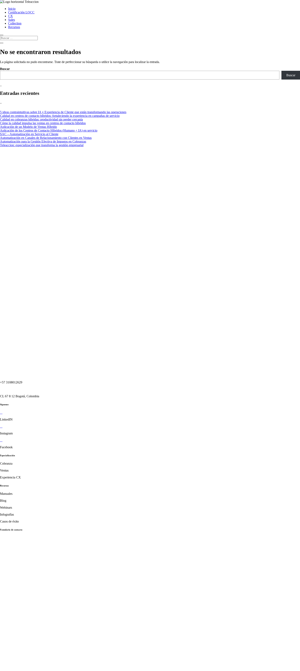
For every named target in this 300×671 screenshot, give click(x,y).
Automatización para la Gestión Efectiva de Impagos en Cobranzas (43, 141)
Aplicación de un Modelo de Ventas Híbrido (28, 126)
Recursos (14, 27)
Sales (11, 19)
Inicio (12, 8)
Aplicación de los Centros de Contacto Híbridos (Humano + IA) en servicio (48, 130)
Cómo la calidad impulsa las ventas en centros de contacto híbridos (43, 123)
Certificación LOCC (21, 12)
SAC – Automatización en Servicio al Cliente (29, 134)
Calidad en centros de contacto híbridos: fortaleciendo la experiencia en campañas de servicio (60, 115)
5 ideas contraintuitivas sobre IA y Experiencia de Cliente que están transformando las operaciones (63, 112)
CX (10, 16)
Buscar (5, 69)
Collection (14, 23)
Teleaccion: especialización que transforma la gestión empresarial (41, 145)
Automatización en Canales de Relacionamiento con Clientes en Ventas (46, 138)
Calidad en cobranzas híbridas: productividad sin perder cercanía (41, 119)
